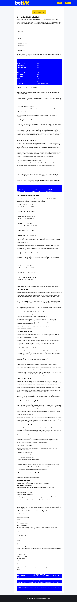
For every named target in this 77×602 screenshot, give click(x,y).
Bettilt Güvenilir (21, 45)
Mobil (19, 33)
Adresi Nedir (20, 31)
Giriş (18, 29)
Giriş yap (68, 2)
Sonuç (19, 52)
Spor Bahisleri (20, 48)
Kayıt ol (59, 2)
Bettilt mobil (24, 131)
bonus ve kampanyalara (45, 292)
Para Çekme (20, 38)
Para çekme (19, 285)
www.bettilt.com (20, 186)
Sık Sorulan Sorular (21, 50)
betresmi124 (22, 523)
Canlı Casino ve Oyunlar (22, 43)
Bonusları (19, 40)
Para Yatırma (20, 36)
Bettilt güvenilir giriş (39, 12)
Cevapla (18, 519)
